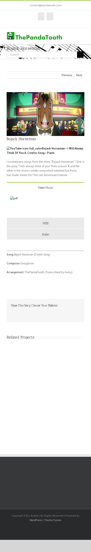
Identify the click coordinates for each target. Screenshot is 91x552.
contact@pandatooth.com (46, 5)
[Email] (69, 312)
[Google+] (40, 312)
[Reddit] (54, 312)
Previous (67, 75)
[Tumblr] (33, 312)
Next (79, 75)
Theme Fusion (52, 520)
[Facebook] (19, 312)
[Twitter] (50, 16)
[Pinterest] (26, 312)
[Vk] (62, 312)
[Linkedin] (47, 312)
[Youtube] (41, 16)
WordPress (36, 520)
